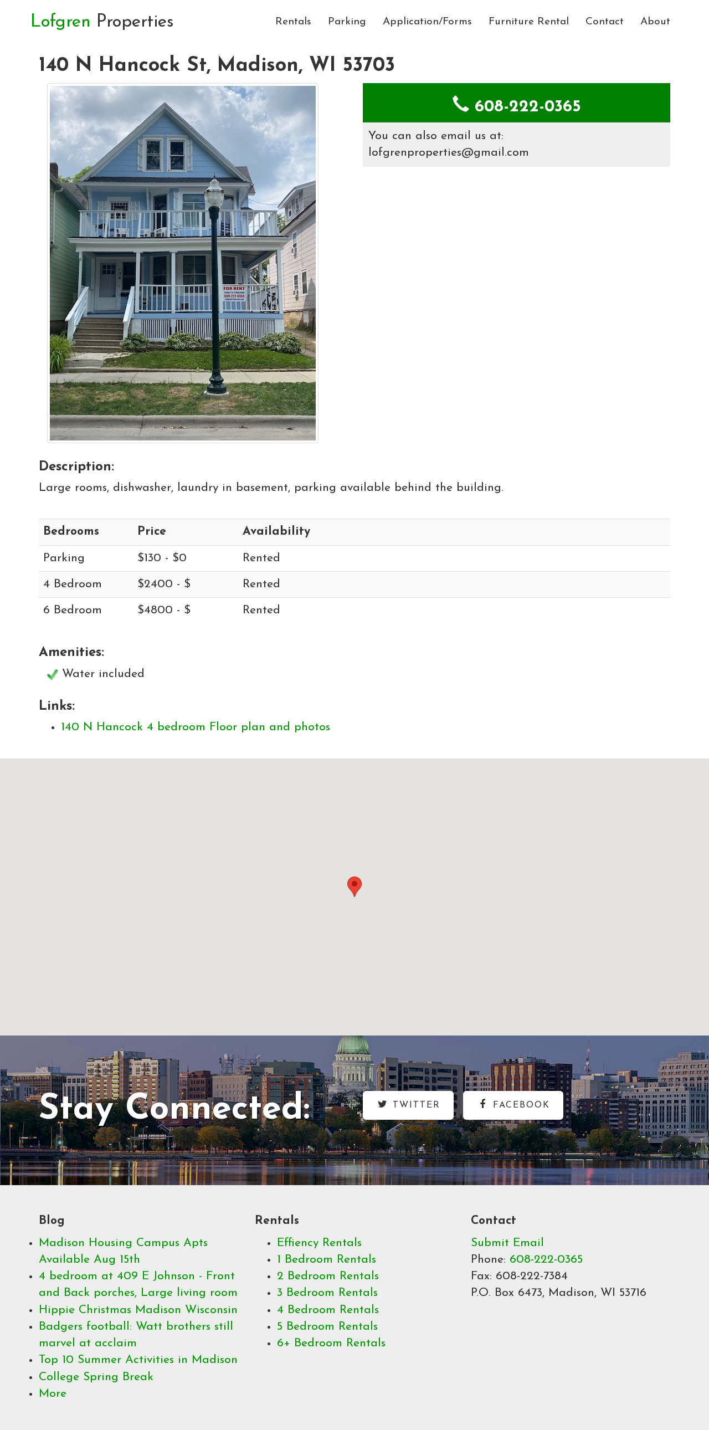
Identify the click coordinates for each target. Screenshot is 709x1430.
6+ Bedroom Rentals (331, 1343)
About (655, 22)
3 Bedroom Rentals (327, 1293)
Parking (347, 22)
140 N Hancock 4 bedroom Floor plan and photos (195, 727)
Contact (604, 22)
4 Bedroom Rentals (328, 1310)
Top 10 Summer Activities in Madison (138, 1360)
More (52, 1394)
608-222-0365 (546, 1259)
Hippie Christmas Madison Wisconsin (138, 1310)
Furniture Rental (529, 22)
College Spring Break (96, 1377)
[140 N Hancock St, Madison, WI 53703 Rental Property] (192, 263)
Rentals (293, 22)
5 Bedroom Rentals (327, 1326)
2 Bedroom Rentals (328, 1276)
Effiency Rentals (319, 1243)
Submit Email (507, 1243)
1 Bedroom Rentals (326, 1259)
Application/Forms (427, 22)
